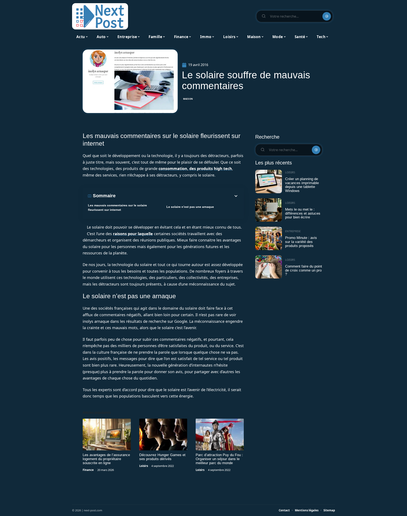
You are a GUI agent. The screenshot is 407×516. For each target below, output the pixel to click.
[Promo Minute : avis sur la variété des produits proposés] (268, 238)
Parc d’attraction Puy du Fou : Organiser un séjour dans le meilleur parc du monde (219, 459)
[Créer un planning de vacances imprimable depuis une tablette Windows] (268, 181)
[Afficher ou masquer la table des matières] (177, 196)
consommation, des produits (186, 168)
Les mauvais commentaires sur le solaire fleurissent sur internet (117, 207)
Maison (188, 98)
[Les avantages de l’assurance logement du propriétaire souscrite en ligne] (107, 434)
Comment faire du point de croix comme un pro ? (303, 270)
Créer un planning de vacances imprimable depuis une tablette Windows (302, 185)
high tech (223, 168)
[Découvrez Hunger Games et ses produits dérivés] (163, 434)
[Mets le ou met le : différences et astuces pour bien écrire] (268, 210)
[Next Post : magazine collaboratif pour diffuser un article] (100, 16)
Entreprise (293, 231)
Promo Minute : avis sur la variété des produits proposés (301, 242)
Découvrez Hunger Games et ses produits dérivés (162, 457)
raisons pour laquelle (133, 233)
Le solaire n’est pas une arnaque (190, 206)
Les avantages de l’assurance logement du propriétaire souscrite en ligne (106, 459)
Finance (88, 470)
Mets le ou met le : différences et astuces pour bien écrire (302, 213)
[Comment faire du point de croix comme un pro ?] (268, 267)
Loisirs (143, 466)
